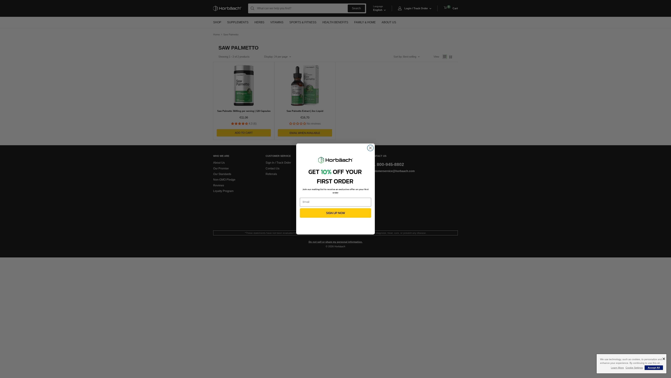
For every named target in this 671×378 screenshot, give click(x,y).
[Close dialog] (370, 148)
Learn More (617, 367)
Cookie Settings (634, 367)
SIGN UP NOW (335, 213)
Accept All (654, 367)
